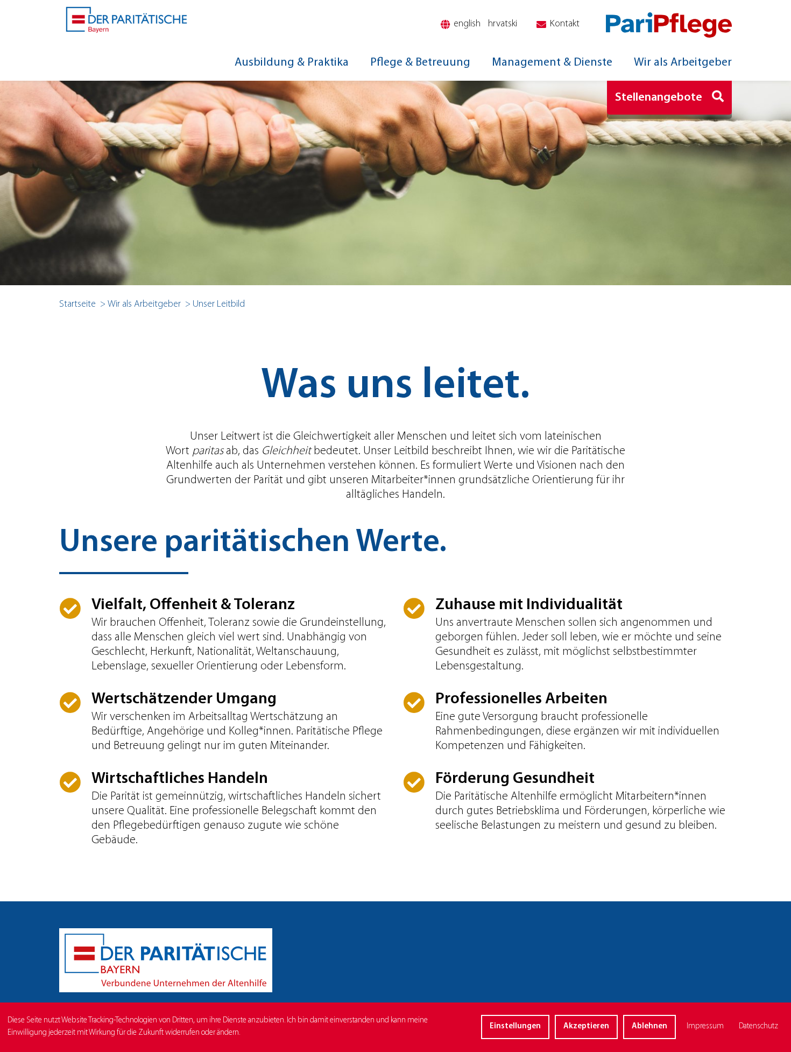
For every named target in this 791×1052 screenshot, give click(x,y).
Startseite (77, 304)
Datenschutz (758, 1026)
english (467, 24)
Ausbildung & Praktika (292, 63)
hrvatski (502, 24)
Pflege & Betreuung (420, 63)
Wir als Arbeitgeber (683, 63)
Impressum (705, 1026)
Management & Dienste (552, 63)
